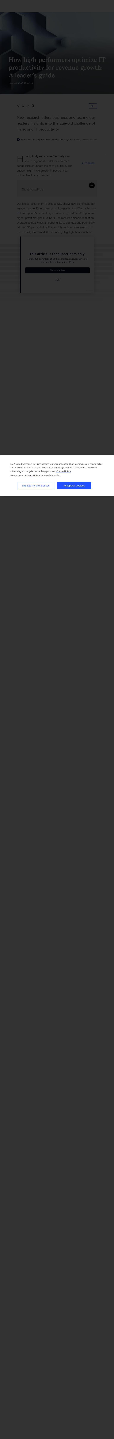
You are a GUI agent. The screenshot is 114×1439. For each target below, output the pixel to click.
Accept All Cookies (74, 485)
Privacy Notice (32, 475)
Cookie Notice (63, 471)
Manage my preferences (35, 485)
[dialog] (57, 475)
